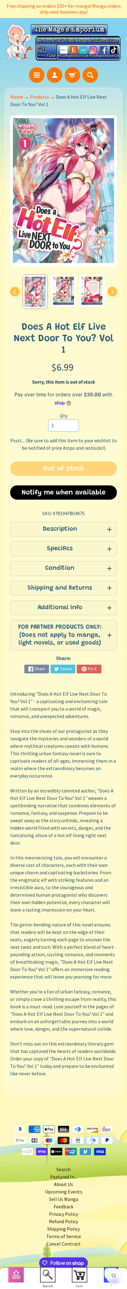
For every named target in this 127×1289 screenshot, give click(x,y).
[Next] (112, 291)
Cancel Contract (64, 1244)
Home (16, 97)
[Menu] (36, 75)
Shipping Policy (63, 1229)
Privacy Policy (63, 1214)
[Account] (54, 75)
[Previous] (14, 291)
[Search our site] (90, 75)
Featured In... (63, 1177)
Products (39, 97)
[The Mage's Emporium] (63, 42)
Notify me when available (63, 492)
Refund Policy (63, 1221)
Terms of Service (63, 1236)
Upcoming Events (63, 1192)
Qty (64, 416)
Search (63, 1169)
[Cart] (72, 75)
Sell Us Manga (63, 1199)
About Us (63, 1184)
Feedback (63, 1206)
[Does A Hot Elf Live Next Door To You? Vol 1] (35, 291)
